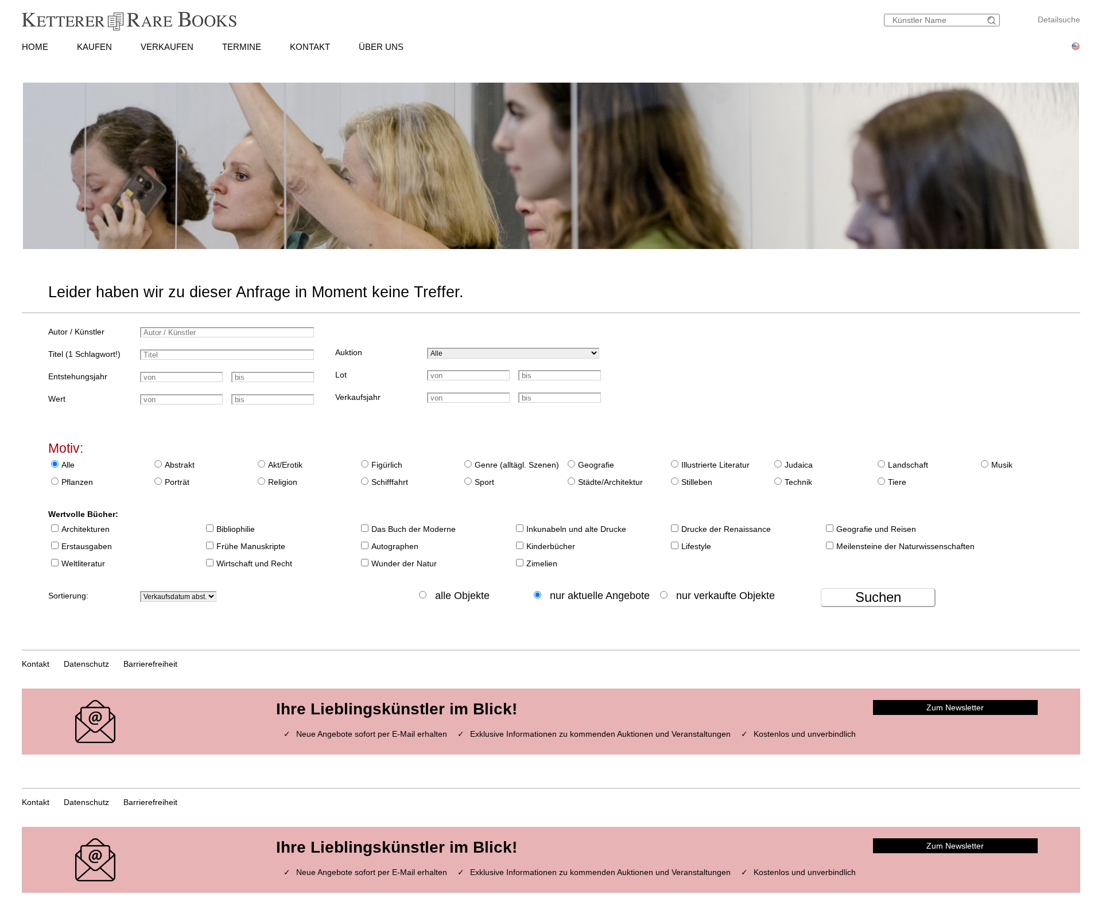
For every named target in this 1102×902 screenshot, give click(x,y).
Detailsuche (1059, 19)
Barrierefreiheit (150, 663)
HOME (35, 47)
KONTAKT (310, 47)
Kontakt (35, 663)
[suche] (993, 20)
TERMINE (241, 47)
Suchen (878, 597)
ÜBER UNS (381, 47)
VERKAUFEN (167, 47)
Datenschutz (86, 663)
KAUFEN (94, 47)
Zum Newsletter (955, 707)
